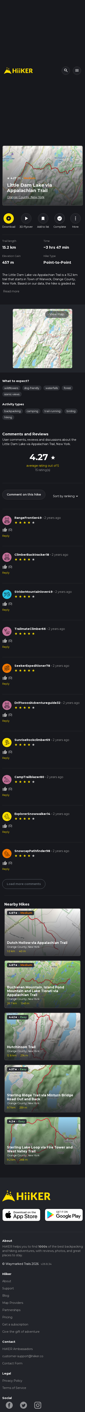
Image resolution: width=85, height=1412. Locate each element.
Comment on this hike (24, 494)
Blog (5, 1295)
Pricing (7, 1317)
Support (8, 1288)
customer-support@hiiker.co (22, 1356)
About (6, 1281)
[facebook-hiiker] (9, 1405)
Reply (5, 535)
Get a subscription (15, 1324)
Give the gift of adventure (21, 1331)
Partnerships (11, 1310)
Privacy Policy (12, 1381)
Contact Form (12, 1363)
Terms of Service (14, 1388)
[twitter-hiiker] (24, 1405)
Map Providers (12, 1303)
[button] (10, 291)
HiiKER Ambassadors (17, 1349)
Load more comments (24, 884)
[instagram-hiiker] (38, 1405)
